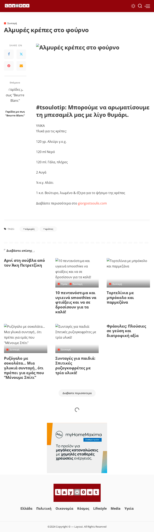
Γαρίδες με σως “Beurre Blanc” (15, 113)
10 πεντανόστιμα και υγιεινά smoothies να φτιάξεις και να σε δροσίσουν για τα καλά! (75, 302)
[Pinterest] (9, 66)
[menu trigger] (147, 6)
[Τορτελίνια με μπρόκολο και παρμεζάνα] (128, 273)
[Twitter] (21, 54)
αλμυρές (29, 228)
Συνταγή (12, 23)
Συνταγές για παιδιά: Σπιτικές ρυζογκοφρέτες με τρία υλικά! (75, 365)
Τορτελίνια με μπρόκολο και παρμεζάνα (120, 297)
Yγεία (64, 284)
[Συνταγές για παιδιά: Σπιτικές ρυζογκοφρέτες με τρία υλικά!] (77, 338)
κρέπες (49, 228)
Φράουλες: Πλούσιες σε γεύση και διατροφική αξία (126, 331)
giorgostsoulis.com (92, 203)
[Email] (21, 66)
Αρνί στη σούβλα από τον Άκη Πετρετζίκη (24, 263)
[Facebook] (9, 54)
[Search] (140, 6)
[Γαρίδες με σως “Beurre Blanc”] (15, 97)
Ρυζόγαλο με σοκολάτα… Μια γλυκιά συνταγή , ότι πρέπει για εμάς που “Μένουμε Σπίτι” (24, 368)
